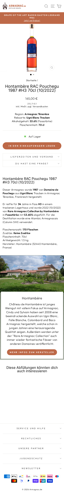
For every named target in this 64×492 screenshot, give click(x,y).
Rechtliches (31, 438)
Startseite (31, 80)
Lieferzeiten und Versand (32, 156)
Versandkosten (40, 106)
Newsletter (31, 468)
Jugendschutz (31, 458)
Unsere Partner (31, 448)
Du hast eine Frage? (32, 163)
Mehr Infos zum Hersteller (32, 352)
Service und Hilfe (31, 428)
